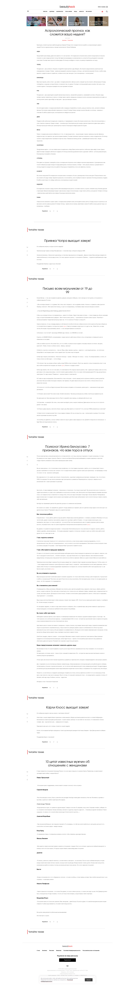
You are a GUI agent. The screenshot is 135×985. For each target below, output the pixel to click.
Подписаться (67, 960)
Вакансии (58, 950)
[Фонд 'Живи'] (102, 11)
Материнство (59, 11)
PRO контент (89, 11)
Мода (75, 11)
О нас (38, 950)
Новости (81, 11)
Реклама (51, 950)
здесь (64, 326)
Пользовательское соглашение (91, 950)
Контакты (44, 950)
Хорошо (89, 979)
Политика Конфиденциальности (71, 950)
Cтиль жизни (68, 11)
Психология (70, 40)
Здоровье (51, 11)
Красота (45, 11)
